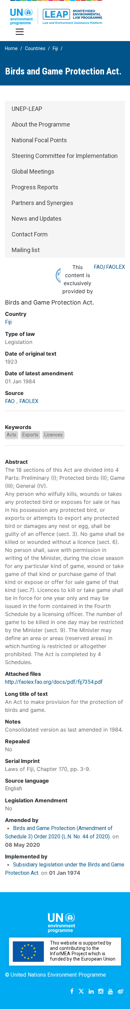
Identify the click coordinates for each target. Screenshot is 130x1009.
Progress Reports (35, 187)
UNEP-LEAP (27, 108)
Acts (11, 434)
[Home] (56, 12)
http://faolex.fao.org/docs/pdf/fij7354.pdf (54, 682)
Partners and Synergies (42, 202)
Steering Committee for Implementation (65, 155)
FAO (98, 267)
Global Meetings (33, 171)
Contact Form (30, 234)
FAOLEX (115, 267)
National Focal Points (39, 140)
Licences (53, 434)
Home (11, 48)
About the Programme (41, 124)
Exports (30, 434)
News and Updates (37, 218)
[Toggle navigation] (19, 31)
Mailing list (26, 249)
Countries (35, 48)
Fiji (55, 48)
